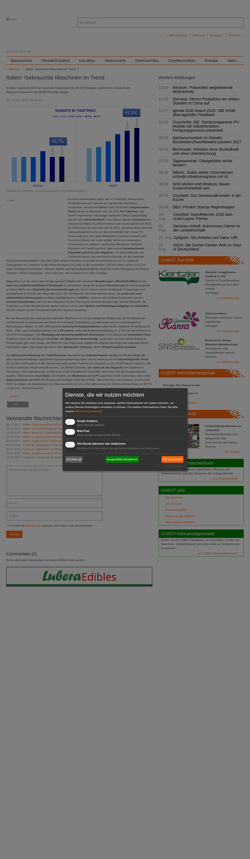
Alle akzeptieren (172, 459)
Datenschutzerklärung (88, 411)
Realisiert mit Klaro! (174, 466)
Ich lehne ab (74, 459)
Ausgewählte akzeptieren (122, 459)
